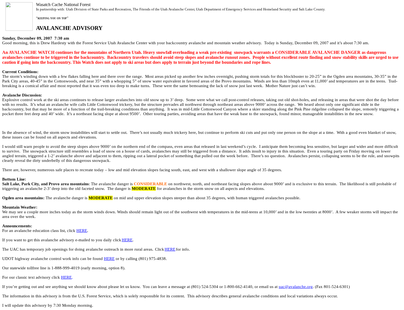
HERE (81, 230)
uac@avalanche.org (296, 286)
